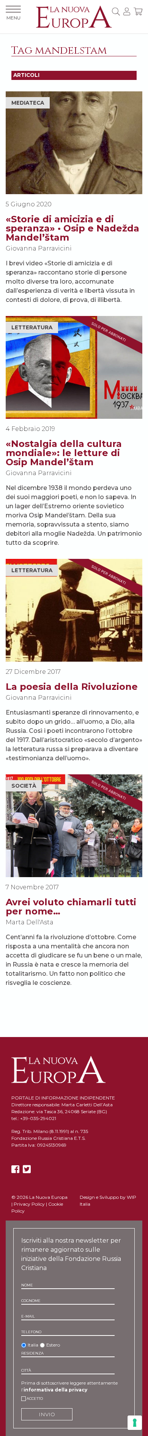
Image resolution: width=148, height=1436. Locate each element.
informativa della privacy (55, 1390)
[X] (27, 1169)
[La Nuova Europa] (74, 16)
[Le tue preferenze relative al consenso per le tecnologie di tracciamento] (135, 1422)
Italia (33, 1345)
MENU (13, 18)
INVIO (47, 1414)
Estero (53, 1345)
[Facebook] (15, 1169)
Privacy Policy (29, 1204)
